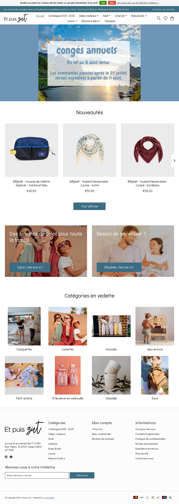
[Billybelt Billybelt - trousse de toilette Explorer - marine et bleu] (31, 150)
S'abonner (82, 475)
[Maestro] (164, 497)
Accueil (40, 15)
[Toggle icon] (158, 18)
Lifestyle (52, 443)
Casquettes (24, 349)
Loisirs (52, 453)
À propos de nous (145, 429)
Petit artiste (24, 398)
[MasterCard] (135, 497)
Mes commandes (101, 434)
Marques (110, 21)
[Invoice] (147, 497)
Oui (103, 3)
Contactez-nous (144, 458)
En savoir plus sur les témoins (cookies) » (138, 3)
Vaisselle (111, 398)
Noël (50, 438)
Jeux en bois (155, 349)
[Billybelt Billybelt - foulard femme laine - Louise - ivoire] (89, 150)
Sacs (155, 398)
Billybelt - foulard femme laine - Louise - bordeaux (148, 183)
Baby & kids (54, 448)
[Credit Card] (170, 497)
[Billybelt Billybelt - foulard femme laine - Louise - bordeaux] (147, 150)
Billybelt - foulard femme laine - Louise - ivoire (90, 183)
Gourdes (111, 349)
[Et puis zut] (16, 18)
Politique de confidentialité (150, 438)
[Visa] (141, 497)
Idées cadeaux (57, 434)
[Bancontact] (158, 497)
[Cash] (153, 497)
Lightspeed (49, 497)
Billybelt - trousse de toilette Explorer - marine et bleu (31, 183)
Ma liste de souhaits (103, 438)
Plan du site (141, 453)
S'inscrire (97, 429)
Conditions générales (147, 434)
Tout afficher (89, 206)
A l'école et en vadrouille (67, 398)
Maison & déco (56, 458)
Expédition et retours (146, 448)
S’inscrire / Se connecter (164, 9)
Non (112, 3)
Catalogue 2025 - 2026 (61, 15)
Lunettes (68, 349)
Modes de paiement (146, 443)
